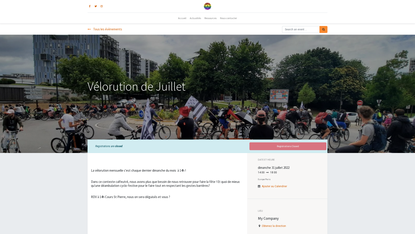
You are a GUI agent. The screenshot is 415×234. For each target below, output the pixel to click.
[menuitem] (182, 18)
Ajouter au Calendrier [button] (274, 186)
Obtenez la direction (274, 226)
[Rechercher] (323, 29)
